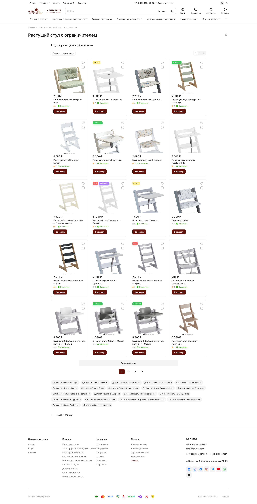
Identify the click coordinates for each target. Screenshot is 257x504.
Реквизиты (102, 460)
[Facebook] (200, 469)
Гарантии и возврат (140, 452)
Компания (102, 439)
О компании (102, 444)
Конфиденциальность (208, 496)
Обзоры (135, 460)
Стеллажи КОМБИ (71, 472)
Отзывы (100, 456)
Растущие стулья (70, 444)
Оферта (225, 496)
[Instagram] (206, 469)
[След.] (142, 371)
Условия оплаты (139, 444)
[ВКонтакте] (189, 469)
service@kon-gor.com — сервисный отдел (206, 454)
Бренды (32, 452)
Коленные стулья (70, 464)
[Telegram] (212, 469)
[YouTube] (218, 469)
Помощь (135, 439)
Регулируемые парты (72, 452)
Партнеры (102, 464)
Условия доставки (139, 448)
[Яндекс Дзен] (189, 475)
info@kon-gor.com (195, 448)
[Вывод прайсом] (204, 53)
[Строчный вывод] (200, 53)
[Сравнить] (83, 67)
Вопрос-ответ (138, 456)
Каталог (32, 444)
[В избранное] (83, 63)
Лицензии (102, 452)
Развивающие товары (73, 476)
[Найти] (172, 11)
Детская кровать (70, 468)
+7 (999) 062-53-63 (144, 3)
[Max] (195, 469)
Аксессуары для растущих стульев (79, 448)
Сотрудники (102, 448)
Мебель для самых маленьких (77, 460)
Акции (31, 448)
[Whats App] (224, 469)
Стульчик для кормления (74, 456)
